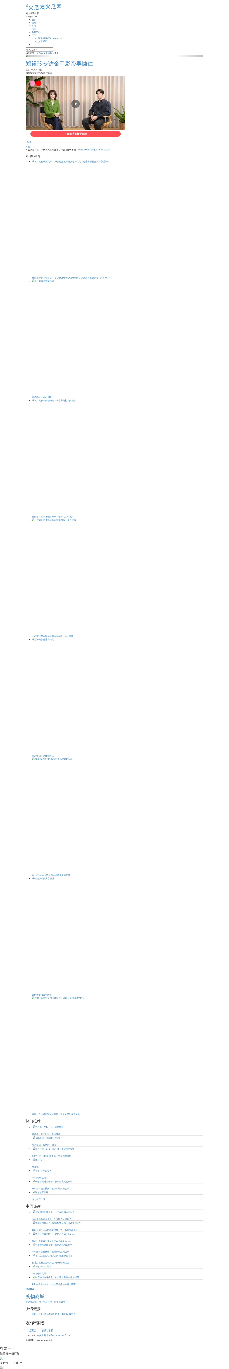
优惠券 (32, 1330)
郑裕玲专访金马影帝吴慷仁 (59, 63)
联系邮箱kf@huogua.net (50, 38)
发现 (34, 22)
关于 (34, 35)
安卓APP (42, 41)
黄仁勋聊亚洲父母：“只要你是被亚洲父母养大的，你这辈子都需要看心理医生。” (71, 277)
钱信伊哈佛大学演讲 (42, 994)
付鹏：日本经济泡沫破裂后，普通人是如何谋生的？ (57, 1114)
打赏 (28, 146)
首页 (34, 19)
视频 (28, 141)
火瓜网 (53, 6)
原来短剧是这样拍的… (43, 755)
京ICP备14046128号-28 (58, 1335)
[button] (39, 56)
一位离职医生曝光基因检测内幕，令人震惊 (52, 636)
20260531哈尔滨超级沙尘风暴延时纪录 (51, 875)
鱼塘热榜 (36, 31)
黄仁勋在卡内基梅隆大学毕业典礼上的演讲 (52, 516)
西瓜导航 (47, 1330)
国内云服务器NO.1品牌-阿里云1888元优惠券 (54, 1313)
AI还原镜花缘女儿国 (41, 397)
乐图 (34, 25)
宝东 (34, 28)
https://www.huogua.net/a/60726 (94, 149)
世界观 (48, 53)
